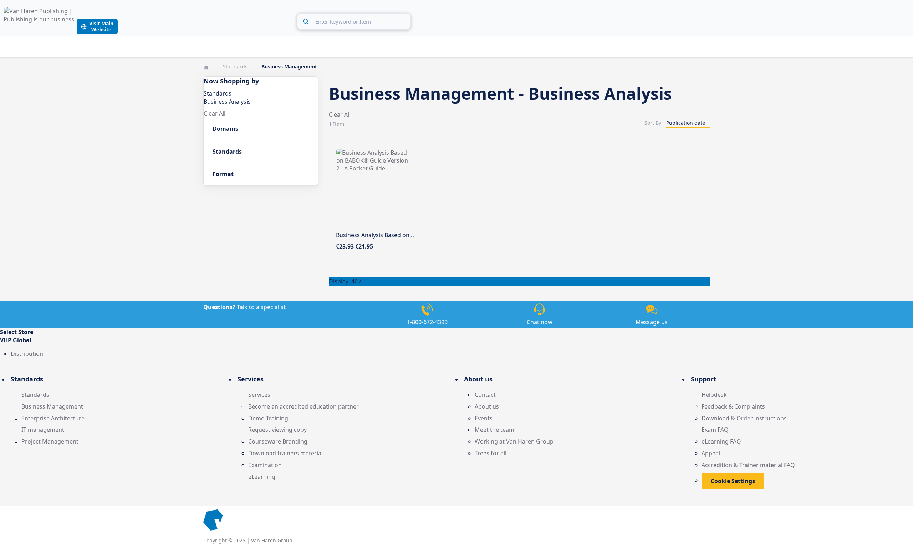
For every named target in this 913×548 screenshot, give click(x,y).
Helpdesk (714, 395)
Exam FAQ (715, 430)
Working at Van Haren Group (514, 441)
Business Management (52, 406)
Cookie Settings (733, 481)
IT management (42, 430)
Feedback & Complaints (733, 406)
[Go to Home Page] (206, 66)
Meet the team (494, 430)
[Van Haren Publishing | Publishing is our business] (39, 20)
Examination (265, 465)
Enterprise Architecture (53, 418)
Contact (485, 395)
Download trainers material (285, 453)
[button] (456, 340)
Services (259, 395)
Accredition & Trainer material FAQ (748, 465)
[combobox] (354, 21)
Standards (236, 66)
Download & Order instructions (744, 418)
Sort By (652, 122)
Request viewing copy (277, 430)
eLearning (261, 477)
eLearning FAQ (721, 441)
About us (487, 406)
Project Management (49, 441)
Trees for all (490, 453)
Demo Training (268, 418)
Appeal (711, 453)
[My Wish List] (887, 20)
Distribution (27, 354)
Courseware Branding (277, 441)
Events (484, 418)
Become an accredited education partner (303, 406)
